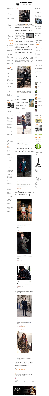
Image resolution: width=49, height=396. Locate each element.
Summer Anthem (8, 150)
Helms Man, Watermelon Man (10, 207)
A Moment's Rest (8, 144)
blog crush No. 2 (17, 8)
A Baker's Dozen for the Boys (10, 173)
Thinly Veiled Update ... (9, 114)
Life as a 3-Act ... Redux (9, 123)
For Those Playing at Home (9, 161)
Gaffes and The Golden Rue (10, 41)
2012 (36, 181)
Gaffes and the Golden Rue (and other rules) (38, 12)
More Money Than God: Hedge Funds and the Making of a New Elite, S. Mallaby (38, 51)
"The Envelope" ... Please (9, 133)
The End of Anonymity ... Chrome (10, 167)
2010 (36, 183)
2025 (36, 169)
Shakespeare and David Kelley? (10, 57)
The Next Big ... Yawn (9, 86)
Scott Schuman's (29, 27)
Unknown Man (8, 154)
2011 (36, 182)
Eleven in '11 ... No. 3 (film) (9, 82)
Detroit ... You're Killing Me (9, 168)
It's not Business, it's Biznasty (10, 115)
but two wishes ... (8, 147)
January (37, 180)
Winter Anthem (8, 166)
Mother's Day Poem (9, 151)
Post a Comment (16, 380)
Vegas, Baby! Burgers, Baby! (10, 196)
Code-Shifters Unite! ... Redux (10, 77)
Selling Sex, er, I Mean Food (10, 206)
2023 (36, 170)
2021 (36, 172)
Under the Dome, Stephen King (38, 48)
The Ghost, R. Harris (37, 57)
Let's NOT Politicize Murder (9, 85)
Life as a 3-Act (8, 204)
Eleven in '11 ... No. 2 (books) (10, 83)
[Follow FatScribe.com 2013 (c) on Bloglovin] (38, 166)
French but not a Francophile (10, 210)
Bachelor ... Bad (8, 208)
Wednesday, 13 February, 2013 (20, 375)
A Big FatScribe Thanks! (9, 199)
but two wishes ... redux (38, 179)
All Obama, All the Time (9, 157)
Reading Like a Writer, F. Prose (38, 59)
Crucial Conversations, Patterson (38, 53)
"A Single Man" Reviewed (9, 53)
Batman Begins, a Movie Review (10, 60)
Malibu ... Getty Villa (9, 135)
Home (24, 381)
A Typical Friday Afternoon (9, 127)
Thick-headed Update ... (9, 113)
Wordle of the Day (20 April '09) (10, 202)
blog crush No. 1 (8, 73)
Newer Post (16, 381)
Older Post (33, 381)
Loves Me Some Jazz (9, 193)
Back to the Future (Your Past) (10, 143)
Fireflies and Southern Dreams (10, 170)
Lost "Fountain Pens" (9, 195)
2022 (36, 171)
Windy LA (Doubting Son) (9, 153)
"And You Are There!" (9, 187)
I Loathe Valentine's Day (9, 131)
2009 (36, 184)
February (37, 177)
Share (15, 368)
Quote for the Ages (9, 203)
